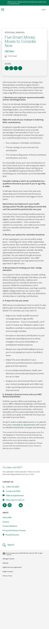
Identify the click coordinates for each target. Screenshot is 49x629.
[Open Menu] (2, 10)
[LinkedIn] (16, 68)
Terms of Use (7, 576)
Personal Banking (15, 32)
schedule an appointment (23, 425)
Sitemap (5, 563)
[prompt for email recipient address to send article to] (20, 68)
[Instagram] (10, 505)
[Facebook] (7, 68)
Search (10, 544)
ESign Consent (8, 571)
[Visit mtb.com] (24, 9)
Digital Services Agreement (12, 567)
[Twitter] (11, 68)
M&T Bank (9, 51)
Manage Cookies (8, 559)
